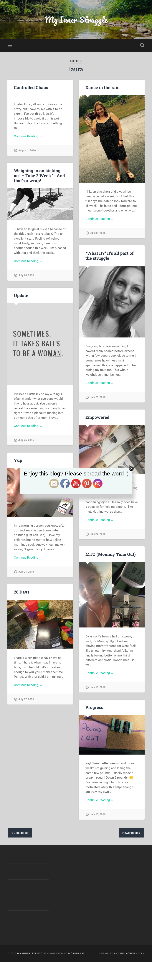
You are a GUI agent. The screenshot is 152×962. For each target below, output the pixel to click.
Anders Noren (124, 953)
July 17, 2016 (26, 699)
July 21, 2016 (26, 571)
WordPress (76, 953)
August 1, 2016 (27, 150)
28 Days (21, 592)
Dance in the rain (102, 87)
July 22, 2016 (97, 534)
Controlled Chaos (31, 87)
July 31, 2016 (97, 233)
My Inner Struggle (76, 19)
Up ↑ (141, 953)
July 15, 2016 (97, 814)
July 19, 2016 (97, 687)
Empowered (97, 417)
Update (21, 295)
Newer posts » (131, 833)
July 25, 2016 (97, 397)
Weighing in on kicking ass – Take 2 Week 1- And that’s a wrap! (39, 175)
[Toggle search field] (142, 45)
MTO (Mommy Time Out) (110, 554)
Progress (94, 707)
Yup (18, 460)
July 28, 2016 (26, 275)
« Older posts (19, 833)
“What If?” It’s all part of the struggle (109, 255)
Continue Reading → (28, 136)
